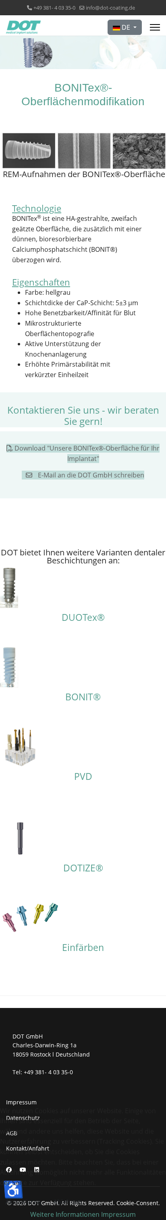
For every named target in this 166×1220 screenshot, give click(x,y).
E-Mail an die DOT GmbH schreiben (90, 475)
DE (126, 27)
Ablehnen (67, 1202)
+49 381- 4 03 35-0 (54, 7)
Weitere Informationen (65, 1214)
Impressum (21, 1102)
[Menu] (155, 27)
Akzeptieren (23, 1202)
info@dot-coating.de (110, 7)
